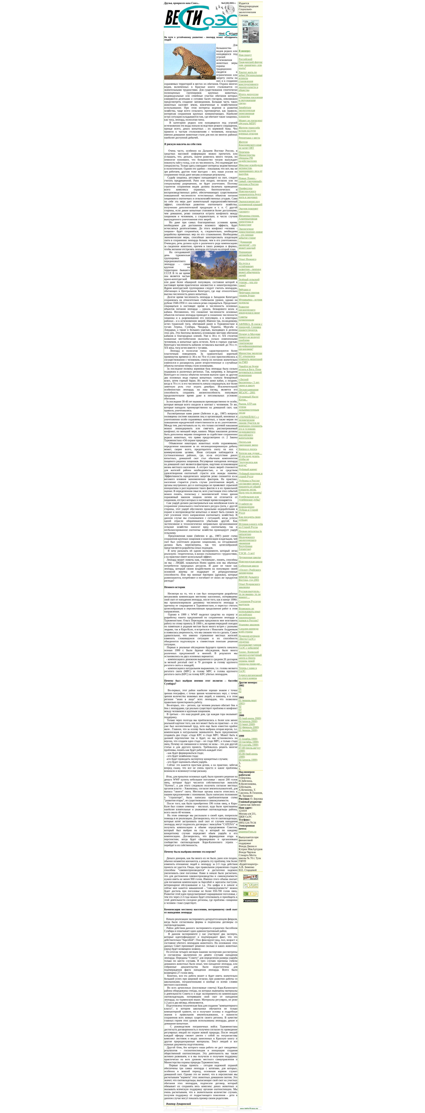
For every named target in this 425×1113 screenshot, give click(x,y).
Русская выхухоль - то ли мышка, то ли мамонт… (250, 594)
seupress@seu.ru (247, 831)
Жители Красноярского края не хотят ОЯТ (250, 144)
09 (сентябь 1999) (248, 744)
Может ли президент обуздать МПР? (250, 122)
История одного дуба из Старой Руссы (251, 525)
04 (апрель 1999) (248, 759)
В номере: (245, 50)
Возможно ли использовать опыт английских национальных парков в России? (249, 614)
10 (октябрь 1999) (248, 741)
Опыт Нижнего (247, 259)
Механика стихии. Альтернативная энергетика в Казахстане (249, 220)
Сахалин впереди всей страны (248, 630)
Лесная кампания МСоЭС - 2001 (248, 391)
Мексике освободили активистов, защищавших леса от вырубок (251, 169)
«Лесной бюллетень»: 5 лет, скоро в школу (249, 382)
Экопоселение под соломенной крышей (250, 203)
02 (240, 691)
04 (240, 712)
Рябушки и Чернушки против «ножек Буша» (249, 292)
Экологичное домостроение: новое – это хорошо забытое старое (251, 233)
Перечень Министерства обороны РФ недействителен (248, 156)
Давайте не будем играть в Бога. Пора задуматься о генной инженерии (250, 371)
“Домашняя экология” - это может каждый (247, 245)
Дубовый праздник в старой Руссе (250, 475)
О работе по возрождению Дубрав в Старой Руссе (248, 508)
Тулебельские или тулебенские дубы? (249, 498)
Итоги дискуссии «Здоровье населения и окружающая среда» (251, 99)
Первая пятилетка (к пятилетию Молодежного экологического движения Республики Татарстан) (250, 540)
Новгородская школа (250, 561)
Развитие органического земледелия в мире (249, 309)
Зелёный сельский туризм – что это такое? (249, 282)
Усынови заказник (249, 624)
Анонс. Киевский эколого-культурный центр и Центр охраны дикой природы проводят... (250, 658)
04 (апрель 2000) (248, 721)
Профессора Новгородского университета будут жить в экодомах (250, 193)
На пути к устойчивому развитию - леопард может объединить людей (250, 269)
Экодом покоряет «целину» (248, 210)
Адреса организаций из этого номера (250, 677)
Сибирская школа (249, 565)
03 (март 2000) (247, 724)
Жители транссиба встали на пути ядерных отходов (249, 130)
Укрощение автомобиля (245, 253)
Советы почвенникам (246, 318)
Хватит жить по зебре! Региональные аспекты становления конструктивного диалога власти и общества (250, 81)
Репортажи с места (249, 137)
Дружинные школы (250, 557)
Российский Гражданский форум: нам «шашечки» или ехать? (250, 64)
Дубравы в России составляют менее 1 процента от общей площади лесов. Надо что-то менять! (250, 486)
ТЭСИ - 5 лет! (247, 553)
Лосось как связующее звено (248, 443)
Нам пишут (245, 55)
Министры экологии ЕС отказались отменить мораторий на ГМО (250, 358)
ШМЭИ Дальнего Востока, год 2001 (249, 578)
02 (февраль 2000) (249, 727)
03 (240, 709)
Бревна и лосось (248, 449)
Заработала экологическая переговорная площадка (247, 112)
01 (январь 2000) (248, 730)
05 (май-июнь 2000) (250, 718)
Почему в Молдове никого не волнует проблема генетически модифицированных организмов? (250, 341)
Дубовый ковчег (248, 469)
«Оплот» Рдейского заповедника (250, 571)
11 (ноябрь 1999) (248, 738)
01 (240, 688)
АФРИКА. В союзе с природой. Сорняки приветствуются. (250, 327)
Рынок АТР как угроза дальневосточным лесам (249, 408)
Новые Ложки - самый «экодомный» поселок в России (250, 181)
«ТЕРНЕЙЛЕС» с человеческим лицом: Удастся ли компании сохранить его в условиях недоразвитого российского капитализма (250, 427)
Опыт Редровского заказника (249, 586)
